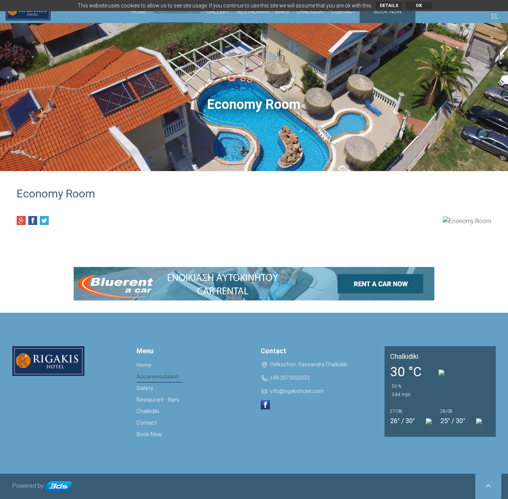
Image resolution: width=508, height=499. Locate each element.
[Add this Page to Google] (21, 220)
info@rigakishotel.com (297, 391)
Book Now (388, 11)
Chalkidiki (310, 11)
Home (138, 11)
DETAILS (389, 5)
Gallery (218, 11)
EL (495, 16)
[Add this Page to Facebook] (32, 220)
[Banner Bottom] (254, 283)
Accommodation (176, 11)
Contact (343, 11)
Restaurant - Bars (263, 11)
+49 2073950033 (290, 378)
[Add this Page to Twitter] (44, 220)
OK (419, 5)
